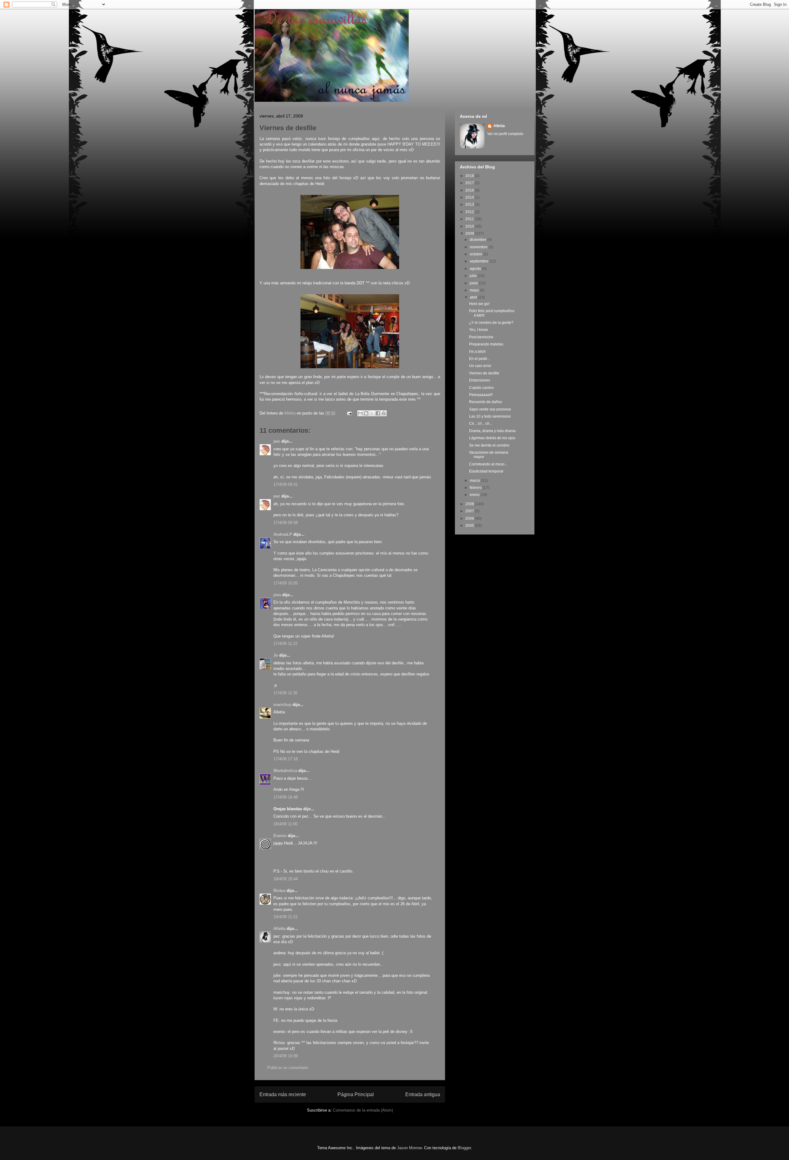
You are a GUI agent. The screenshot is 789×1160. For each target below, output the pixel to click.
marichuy (282, 704)
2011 (470, 219)
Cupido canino (481, 388)
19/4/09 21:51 (285, 916)
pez (276, 441)
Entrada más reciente (283, 1094)
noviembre (479, 247)
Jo (275, 655)
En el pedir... (479, 359)
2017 (470, 183)
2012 (470, 212)
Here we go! (479, 304)
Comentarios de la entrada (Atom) (363, 1110)
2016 (470, 190)
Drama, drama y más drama (492, 431)
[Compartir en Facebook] (378, 413)
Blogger (464, 1148)
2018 (470, 176)
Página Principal (355, 1094)
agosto (476, 268)
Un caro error (480, 366)
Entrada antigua (422, 1094)
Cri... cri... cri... (480, 423)
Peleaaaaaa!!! (481, 395)
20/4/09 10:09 (285, 1056)
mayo (475, 290)
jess (277, 594)
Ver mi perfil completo (505, 134)
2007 (470, 511)
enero (475, 495)
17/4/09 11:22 (285, 643)
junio (474, 283)
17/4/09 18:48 (285, 797)
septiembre (479, 261)
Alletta (279, 928)
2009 (470, 233)
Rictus (279, 890)
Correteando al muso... (488, 464)
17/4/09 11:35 (285, 693)
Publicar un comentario (287, 1067)
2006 (470, 518)
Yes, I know (478, 330)
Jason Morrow (409, 1148)
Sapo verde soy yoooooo (490, 409)
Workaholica (285, 770)
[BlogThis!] (366, 413)
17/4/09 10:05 (285, 583)
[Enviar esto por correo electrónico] (360, 413)
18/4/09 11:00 (285, 824)
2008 (470, 504)
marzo (475, 480)
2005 (470, 525)
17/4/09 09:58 (285, 522)
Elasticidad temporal (486, 471)
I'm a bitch (477, 351)
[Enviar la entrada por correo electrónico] (349, 413)
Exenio (280, 835)
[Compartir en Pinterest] (384, 413)
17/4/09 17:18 (285, 759)
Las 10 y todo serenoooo (490, 416)
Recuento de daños (485, 402)
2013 (470, 204)
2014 (470, 197)
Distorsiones (479, 380)
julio (474, 276)
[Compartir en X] (372, 413)
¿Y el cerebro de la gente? (491, 322)
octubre (476, 254)
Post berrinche (481, 337)
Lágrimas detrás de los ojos (492, 438)
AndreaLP (282, 534)
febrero (476, 487)
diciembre (478, 239)
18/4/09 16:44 (285, 879)
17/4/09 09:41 (285, 484)
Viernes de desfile (484, 373)
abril (474, 297)
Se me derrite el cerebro (489, 445)
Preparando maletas (486, 344)
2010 (470, 226)
